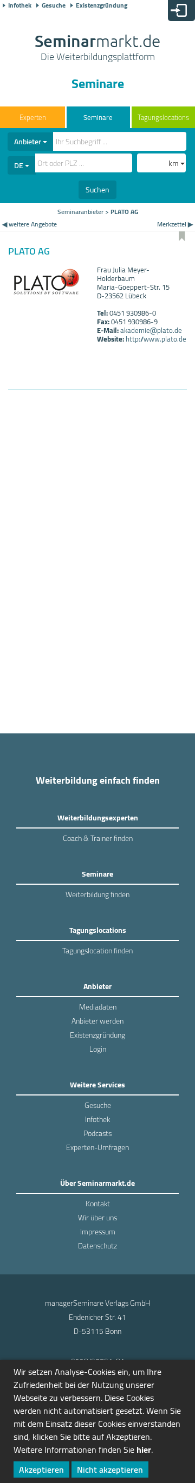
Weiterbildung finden (97, 894)
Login (97, 1049)
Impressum (97, 1232)
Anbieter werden (97, 1021)
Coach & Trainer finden (98, 838)
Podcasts (97, 1133)
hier (143, 1449)
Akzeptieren (41, 1469)
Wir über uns (97, 1218)
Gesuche (54, 5)
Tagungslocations (163, 117)
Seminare (98, 117)
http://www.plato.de (156, 338)
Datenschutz (97, 1246)
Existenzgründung (101, 5)
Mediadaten (97, 1007)
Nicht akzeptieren (110, 1469)
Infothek (19, 5)
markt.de (97, 48)
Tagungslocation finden (97, 951)
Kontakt (98, 1204)
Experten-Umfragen (97, 1147)
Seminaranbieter (80, 211)
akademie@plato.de (151, 330)
